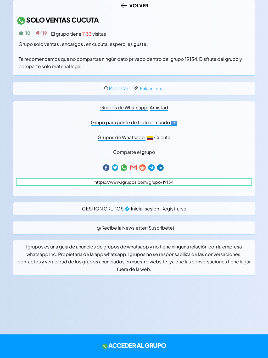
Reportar (118, 88)
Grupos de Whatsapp (124, 107)
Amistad (159, 107)
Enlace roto (151, 88)
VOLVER (138, 5)
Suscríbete (161, 228)
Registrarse (173, 208)
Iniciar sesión (145, 208)
